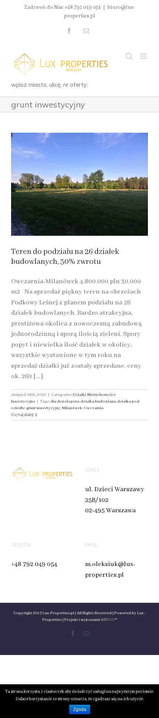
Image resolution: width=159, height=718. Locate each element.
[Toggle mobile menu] (144, 56)
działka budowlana (98, 401)
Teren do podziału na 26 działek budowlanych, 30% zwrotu (65, 257)
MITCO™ (109, 619)
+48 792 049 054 (34, 564)
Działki (79, 394)
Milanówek (72, 408)
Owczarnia (94, 408)
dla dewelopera (64, 401)
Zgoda (79, 709)
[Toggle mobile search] (129, 56)
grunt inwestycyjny (43, 408)
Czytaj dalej (22, 414)
